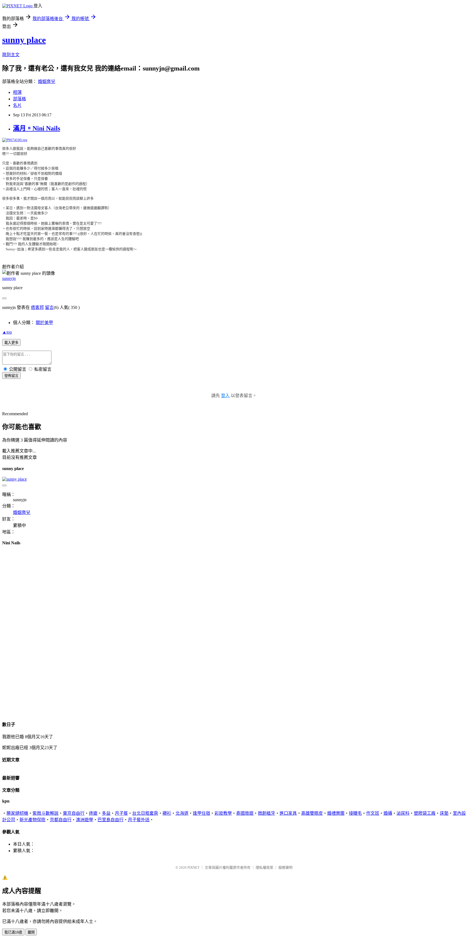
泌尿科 (403, 813)
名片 (17, 105)
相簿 (17, 92)
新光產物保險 (33, 819)
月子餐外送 (139, 819)
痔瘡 (93, 813)
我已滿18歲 (13, 932)
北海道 (182, 813)
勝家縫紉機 (17, 813)
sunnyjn (9, 278)
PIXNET (193, 867)
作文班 (372, 813)
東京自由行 (73, 813)
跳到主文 (11, 54)
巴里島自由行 (110, 819)
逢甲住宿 (201, 813)
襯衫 (166, 813)
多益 (106, 813)
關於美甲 (44, 322)
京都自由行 (61, 819)
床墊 (444, 813)
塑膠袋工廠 (424, 813)
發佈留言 (11, 376)
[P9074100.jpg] (14, 140)
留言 (49, 307)
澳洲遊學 (84, 819)
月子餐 (121, 813)
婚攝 (388, 813)
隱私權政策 (264, 867)
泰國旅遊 (244, 813)
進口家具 (288, 813)
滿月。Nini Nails (36, 128)
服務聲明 (285, 867)
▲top (7, 332)
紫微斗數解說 (45, 813)
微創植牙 (266, 813)
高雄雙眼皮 (312, 813)
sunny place (24, 40)
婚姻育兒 (46, 81)
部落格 (19, 99)
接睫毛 (355, 813)
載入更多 (11, 343)
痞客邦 (37, 307)
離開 (31, 932)
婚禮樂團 (335, 813)
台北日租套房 (145, 813)
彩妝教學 (223, 813)
